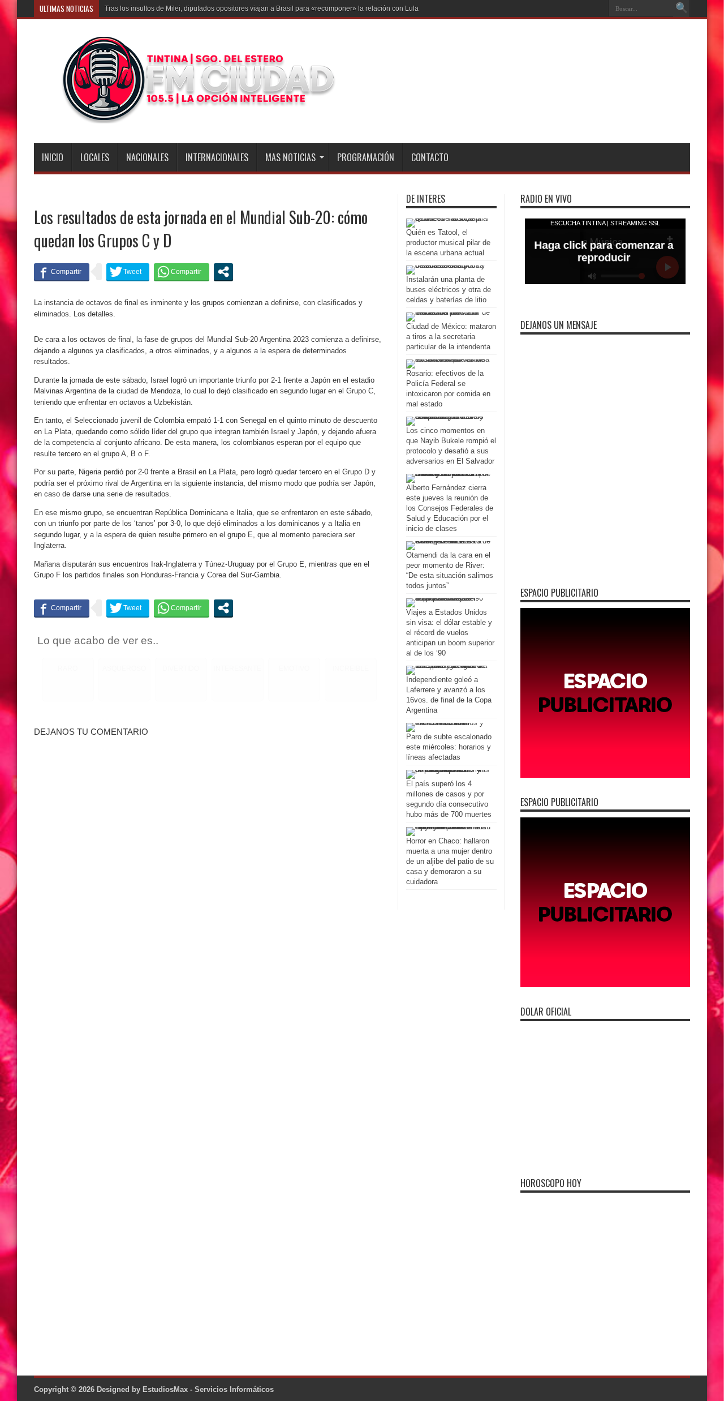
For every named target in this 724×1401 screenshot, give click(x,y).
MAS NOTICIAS (290, 157)
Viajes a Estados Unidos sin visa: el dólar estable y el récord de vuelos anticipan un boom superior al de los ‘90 (450, 632)
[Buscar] (681, 8)
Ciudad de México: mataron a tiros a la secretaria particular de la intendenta (451, 336)
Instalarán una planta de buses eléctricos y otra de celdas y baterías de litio (448, 289)
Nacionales (147, 157)
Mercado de (123, 8)
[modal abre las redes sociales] (223, 271)
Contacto (430, 157)
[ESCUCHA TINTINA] (186, 114)
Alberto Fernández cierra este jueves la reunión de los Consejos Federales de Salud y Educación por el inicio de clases (449, 508)
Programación (365, 157)
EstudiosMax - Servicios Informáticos (208, 1389)
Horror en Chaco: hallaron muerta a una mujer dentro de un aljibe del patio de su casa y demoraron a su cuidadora (450, 861)
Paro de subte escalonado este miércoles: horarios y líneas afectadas (449, 746)
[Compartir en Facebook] (61, 271)
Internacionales (217, 157)
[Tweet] (127, 271)
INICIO (52, 157)
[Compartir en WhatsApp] (181, 271)
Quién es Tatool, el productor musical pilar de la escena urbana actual (448, 242)
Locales (94, 157)
